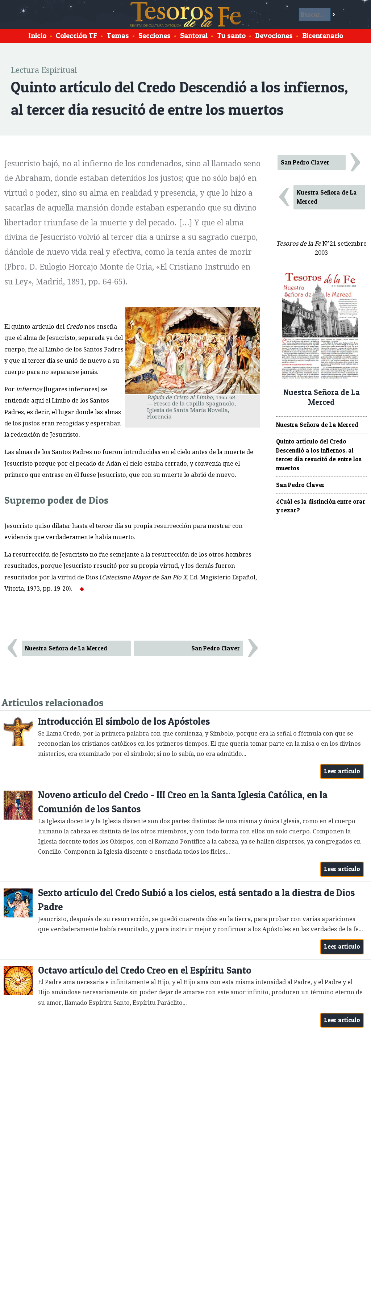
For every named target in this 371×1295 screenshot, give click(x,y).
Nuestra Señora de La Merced (66, 648)
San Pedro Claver (215, 648)
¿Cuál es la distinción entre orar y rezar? (320, 506)
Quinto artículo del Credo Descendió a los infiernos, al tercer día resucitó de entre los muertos (319, 455)
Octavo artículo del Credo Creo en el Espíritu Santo (144, 970)
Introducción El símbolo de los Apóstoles (124, 721)
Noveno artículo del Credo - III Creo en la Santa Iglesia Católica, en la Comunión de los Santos (183, 802)
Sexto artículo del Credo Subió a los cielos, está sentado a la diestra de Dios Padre (196, 900)
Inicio (37, 35)
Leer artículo (342, 771)
